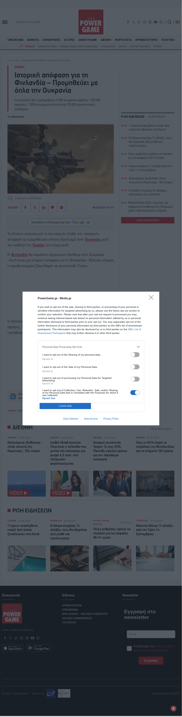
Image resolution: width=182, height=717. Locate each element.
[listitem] (91, 347)
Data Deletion (70, 418)
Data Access (91, 418)
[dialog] (91, 358)
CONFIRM (65, 406)
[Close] (152, 298)
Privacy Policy (111, 418)
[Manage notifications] (173, 708)
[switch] (135, 354)
